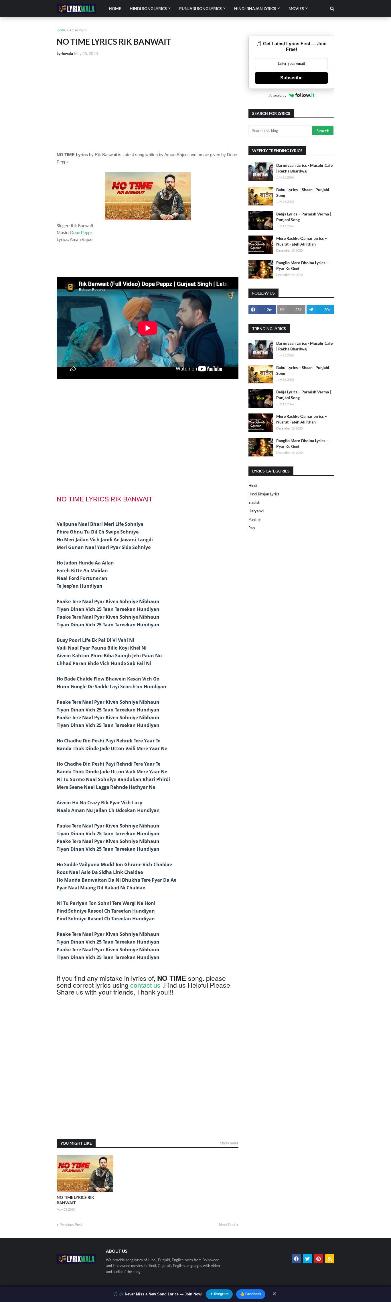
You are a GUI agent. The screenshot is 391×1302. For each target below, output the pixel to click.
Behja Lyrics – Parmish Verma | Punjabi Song (303, 216)
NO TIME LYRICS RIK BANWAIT (75, 1200)
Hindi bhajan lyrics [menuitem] (255, 8)
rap (251, 527)
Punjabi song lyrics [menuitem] (200, 8)
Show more (229, 1143)
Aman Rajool (78, 30)
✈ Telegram (219, 1294)
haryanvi (256, 511)
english (254, 502)
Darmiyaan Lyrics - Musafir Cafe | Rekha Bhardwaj (304, 168)
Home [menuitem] (115, 8)
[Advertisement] (147, 104)
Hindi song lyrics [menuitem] (148, 8)
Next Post (227, 1224)
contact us (145, 985)
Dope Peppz (81, 232)
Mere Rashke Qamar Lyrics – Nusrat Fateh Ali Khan (301, 241)
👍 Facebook (250, 1294)
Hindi (252, 485)
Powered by (277, 95)
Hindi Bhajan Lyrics (263, 494)
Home (61, 30)
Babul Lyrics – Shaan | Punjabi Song (302, 192)
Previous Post (71, 1224)
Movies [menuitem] (296, 8)
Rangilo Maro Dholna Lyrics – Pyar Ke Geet (302, 265)
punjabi (254, 519)
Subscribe (291, 77)
